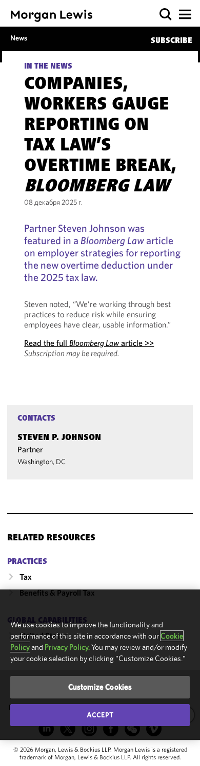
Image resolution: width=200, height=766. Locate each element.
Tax (25, 577)
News (18, 37)
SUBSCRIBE (171, 41)
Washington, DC (41, 461)
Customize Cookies (100, 687)
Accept (100, 714)
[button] (165, 14)
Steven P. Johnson (59, 438)
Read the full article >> (89, 343)
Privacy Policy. (67, 647)
